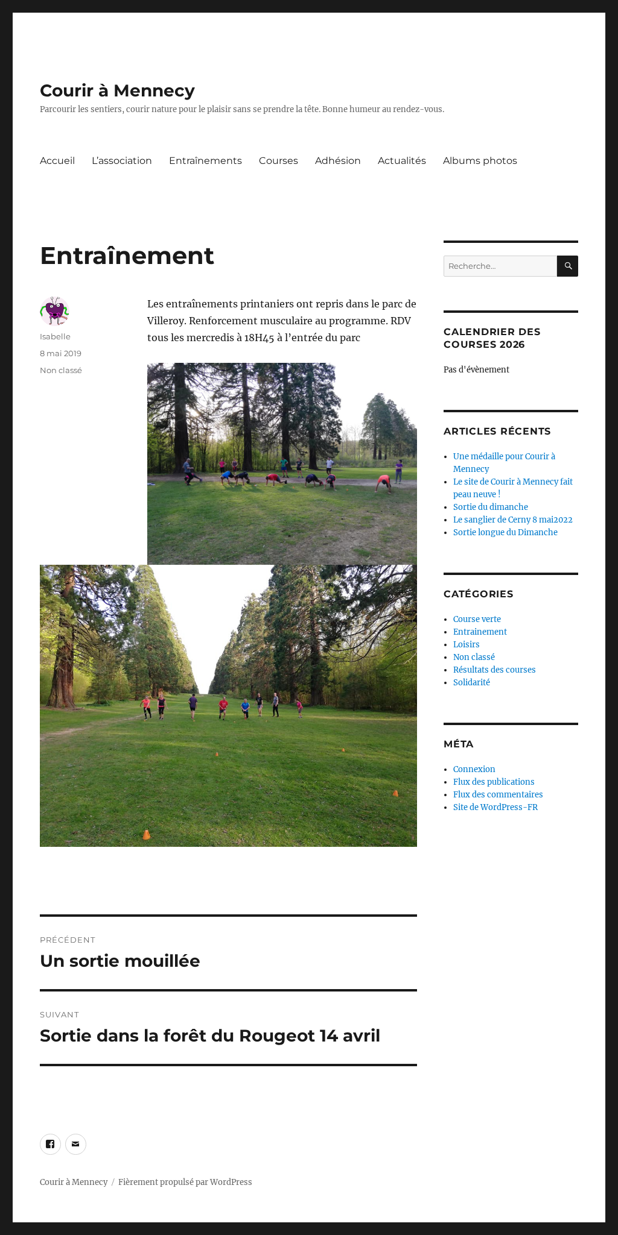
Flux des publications (494, 782)
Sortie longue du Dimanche (505, 532)
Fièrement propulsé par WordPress (185, 1182)
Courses (278, 160)
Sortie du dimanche (490, 507)
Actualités (402, 160)
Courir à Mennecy (117, 90)
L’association (122, 160)
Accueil (57, 160)
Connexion (474, 769)
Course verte (477, 619)
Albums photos (480, 160)
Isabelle (55, 336)
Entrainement (480, 632)
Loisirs (466, 644)
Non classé (61, 370)
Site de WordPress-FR (495, 807)
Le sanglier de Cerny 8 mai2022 (513, 520)
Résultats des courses (494, 670)
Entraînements (205, 160)
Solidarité (471, 682)
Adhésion (338, 160)
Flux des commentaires (498, 795)
